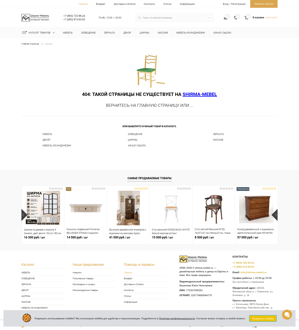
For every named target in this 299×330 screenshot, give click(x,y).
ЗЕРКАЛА (218, 134)
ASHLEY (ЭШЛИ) (137, 145)
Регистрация (238, 4)
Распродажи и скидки (84, 284)
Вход (225, 4)
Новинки (77, 272)
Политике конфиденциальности (177, 318)
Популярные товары (83, 278)
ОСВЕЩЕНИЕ (135, 134)
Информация (187, 4)
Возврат (101, 4)
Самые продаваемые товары (149, 178)
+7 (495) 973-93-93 (243, 266)
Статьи (167, 4)
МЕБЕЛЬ (47, 134)
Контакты (149, 4)
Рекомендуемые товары (85, 290)
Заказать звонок (263, 3)
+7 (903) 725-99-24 (243, 262)
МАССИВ (218, 139)
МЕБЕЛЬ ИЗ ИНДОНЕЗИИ (57, 145)
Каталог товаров (40, 32)
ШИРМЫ (133, 139)
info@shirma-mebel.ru (254, 272)
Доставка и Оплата (124, 4)
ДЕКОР (46, 139)
